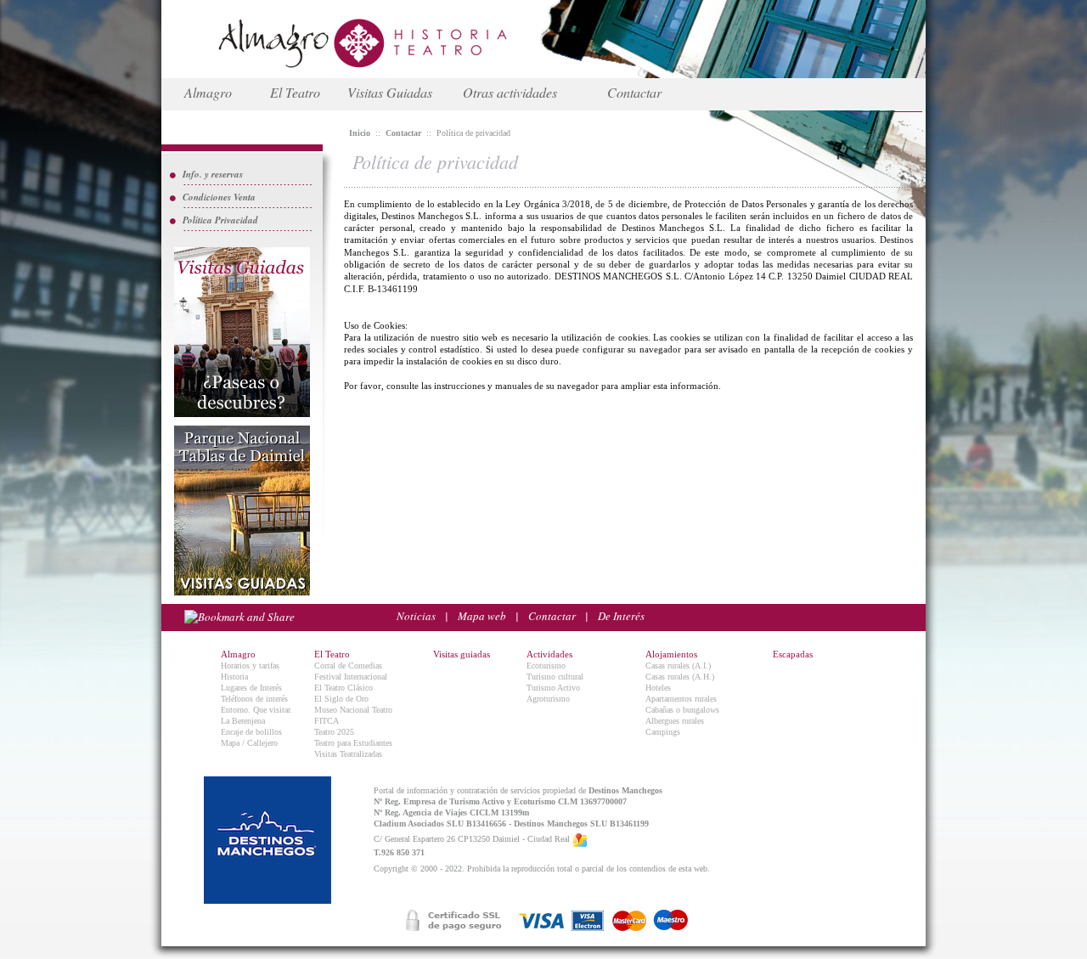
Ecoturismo (546, 665)
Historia (234, 676)
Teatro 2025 (334, 731)
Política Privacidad (220, 220)
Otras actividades (510, 92)
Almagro (208, 92)
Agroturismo (548, 698)
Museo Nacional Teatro (353, 709)
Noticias (416, 615)
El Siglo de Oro (341, 698)
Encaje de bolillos (251, 731)
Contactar (634, 92)
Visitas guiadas (461, 654)
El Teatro (295, 92)
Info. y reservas (213, 174)
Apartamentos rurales (681, 698)
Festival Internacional (350, 676)
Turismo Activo (553, 687)
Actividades (549, 654)
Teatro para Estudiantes (353, 742)
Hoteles (658, 687)
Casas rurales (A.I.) (678, 665)
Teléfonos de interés (254, 698)
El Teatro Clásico (343, 687)
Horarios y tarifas (250, 665)
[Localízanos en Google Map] (580, 839)
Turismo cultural (555, 676)
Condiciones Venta (219, 197)
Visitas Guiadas (389, 92)
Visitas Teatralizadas (348, 754)
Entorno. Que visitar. (256, 709)
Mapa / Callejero (249, 742)
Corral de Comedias (348, 665)
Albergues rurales (674, 720)
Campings (662, 731)
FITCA (326, 720)
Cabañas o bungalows (682, 709)
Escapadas (793, 654)
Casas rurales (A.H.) (679, 676)
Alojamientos (671, 654)
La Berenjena (243, 720)
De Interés (621, 615)
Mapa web (482, 615)
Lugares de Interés (251, 687)
